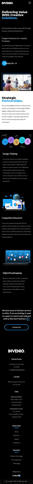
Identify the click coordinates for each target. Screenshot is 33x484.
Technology (16, 463)
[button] (29, 3)
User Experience (16, 460)
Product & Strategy (16, 456)
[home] (7, 3)
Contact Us (16, 327)
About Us (16, 435)
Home (17, 432)
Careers (16, 439)
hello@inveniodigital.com (17, 369)
